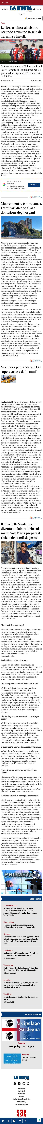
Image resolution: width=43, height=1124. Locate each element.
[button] (21, 881)
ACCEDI (38, 9)
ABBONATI (5, 3)
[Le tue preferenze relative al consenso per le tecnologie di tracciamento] (39, 1120)
